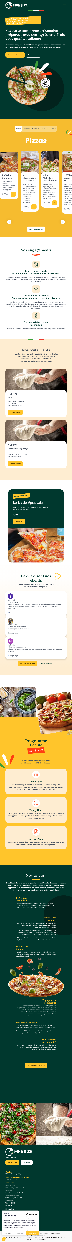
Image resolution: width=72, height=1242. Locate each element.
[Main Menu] (64, 5)
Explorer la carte (36, 229)
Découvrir (19, 521)
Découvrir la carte (15, 55)
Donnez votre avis (27, 663)
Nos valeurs (10, 1209)
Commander (33, 55)
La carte (8, 1205)
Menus (53, 129)
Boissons (45, 129)
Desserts (35, 129)
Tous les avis (46, 663)
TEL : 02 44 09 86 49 (15, 406)
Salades (27, 129)
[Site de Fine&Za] (17, 5)
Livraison (26, 1162)
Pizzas (18, 129)
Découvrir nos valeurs (36, 1065)
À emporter (12, 1162)
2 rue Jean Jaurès (11, 1179)
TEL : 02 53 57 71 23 (14, 457)
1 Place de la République (13, 1174)
